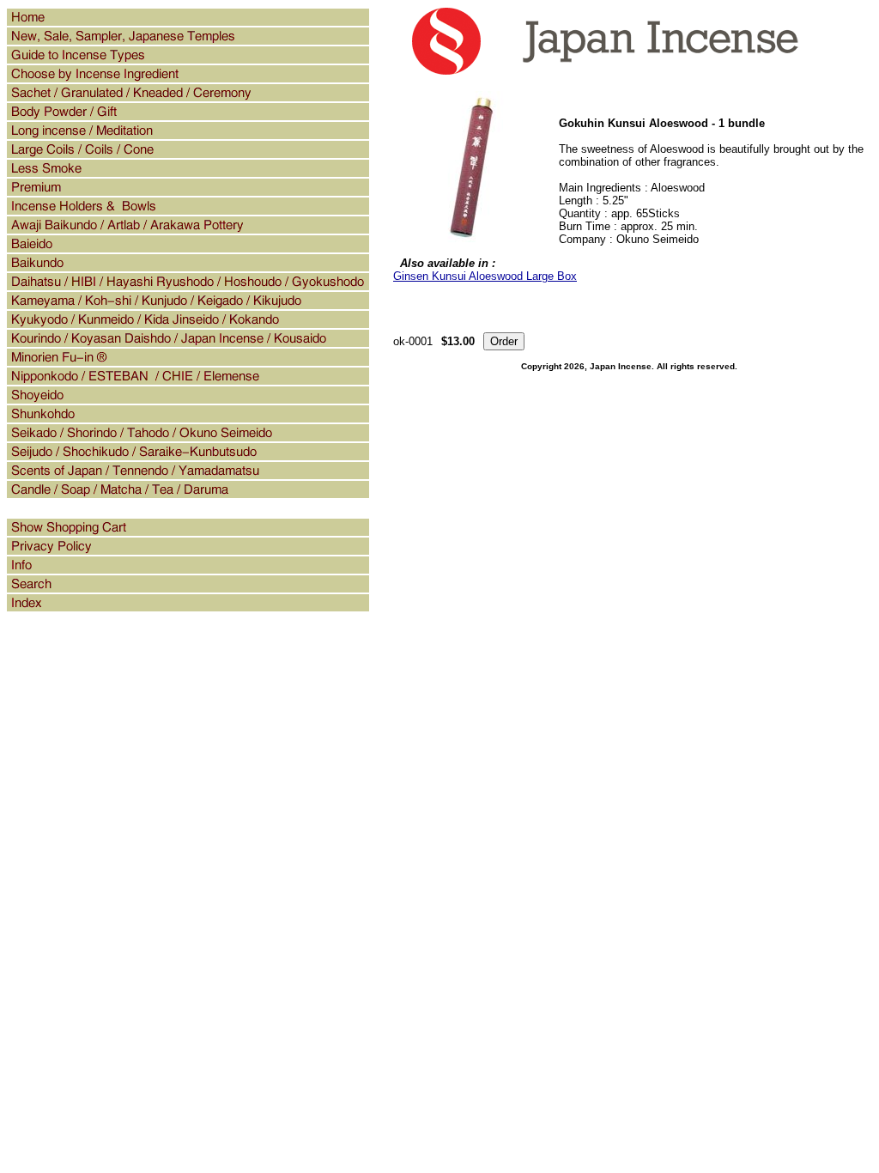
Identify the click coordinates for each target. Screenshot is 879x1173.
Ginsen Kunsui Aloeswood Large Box (485, 276)
